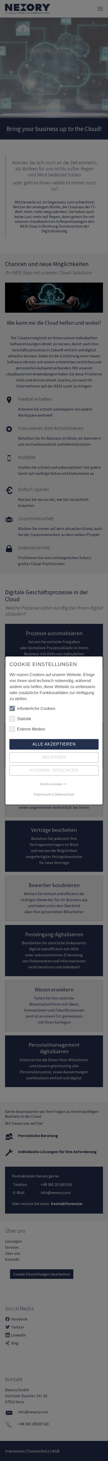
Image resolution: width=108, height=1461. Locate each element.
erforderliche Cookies (36, 708)
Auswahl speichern (54, 770)
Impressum (42, 794)
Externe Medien (31, 729)
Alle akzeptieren (54, 744)
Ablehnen (54, 757)
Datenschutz (64, 794)
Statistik (24, 719)
